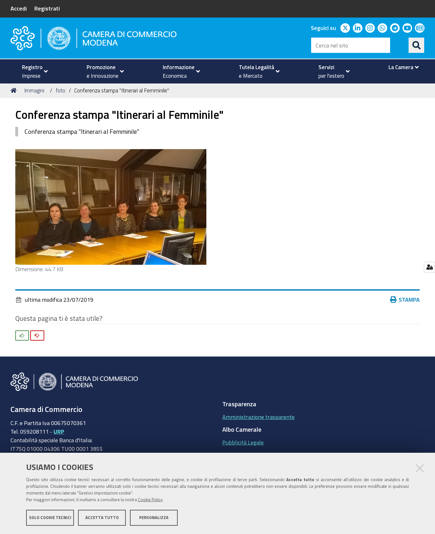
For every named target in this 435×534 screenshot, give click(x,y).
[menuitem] (32, 71)
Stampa (409, 299)
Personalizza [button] (153, 517)
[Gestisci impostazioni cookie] (429, 267)
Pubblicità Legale (243, 442)
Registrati (47, 8)
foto (60, 90)
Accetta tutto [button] (102, 517)
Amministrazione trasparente (258, 417)
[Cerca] (416, 45)
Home (15, 90)
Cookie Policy (150, 500)
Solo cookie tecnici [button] (50, 517)
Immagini (34, 90)
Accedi (19, 8)
